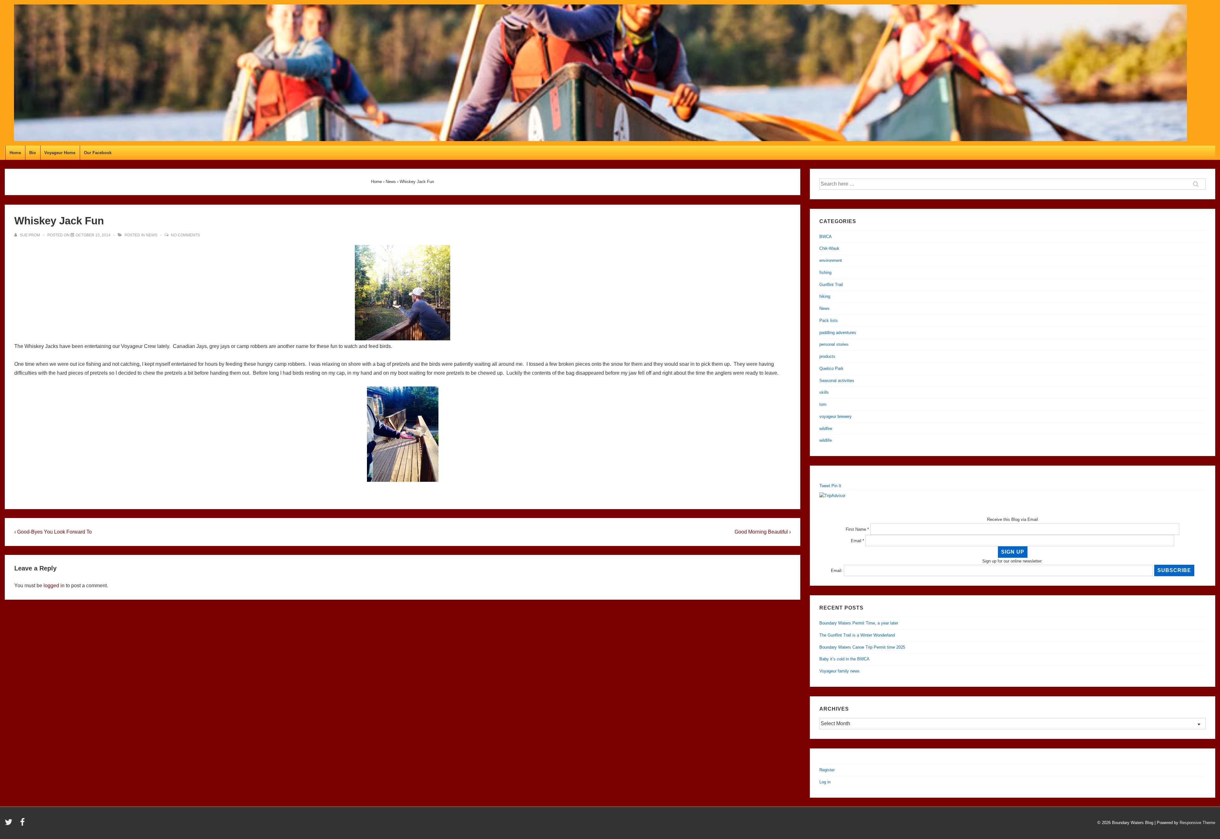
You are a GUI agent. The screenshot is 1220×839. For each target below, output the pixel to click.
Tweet (824, 485)
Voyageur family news (839, 671)
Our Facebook (98, 152)
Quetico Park (831, 368)
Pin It (836, 485)
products (827, 356)
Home (15, 152)
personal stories (834, 344)
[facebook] (23, 824)
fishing (825, 272)
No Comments (185, 235)
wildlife (825, 440)
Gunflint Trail (831, 284)
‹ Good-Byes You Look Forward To (53, 532)
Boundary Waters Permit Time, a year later (858, 623)
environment (830, 260)
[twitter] (10, 824)
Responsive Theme (1197, 822)
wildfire (825, 428)
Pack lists (828, 320)
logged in (54, 585)
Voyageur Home (59, 152)
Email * (857, 540)
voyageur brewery (835, 416)
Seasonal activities (836, 380)
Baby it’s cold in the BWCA (844, 659)
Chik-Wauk (829, 248)
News (151, 235)
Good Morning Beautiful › (763, 532)
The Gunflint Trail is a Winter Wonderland (857, 635)
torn (822, 404)
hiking (824, 296)
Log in (824, 782)
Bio (32, 152)
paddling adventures (837, 332)
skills (824, 392)
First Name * (857, 529)
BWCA (825, 236)
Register (827, 769)
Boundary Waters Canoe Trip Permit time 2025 (862, 647)
